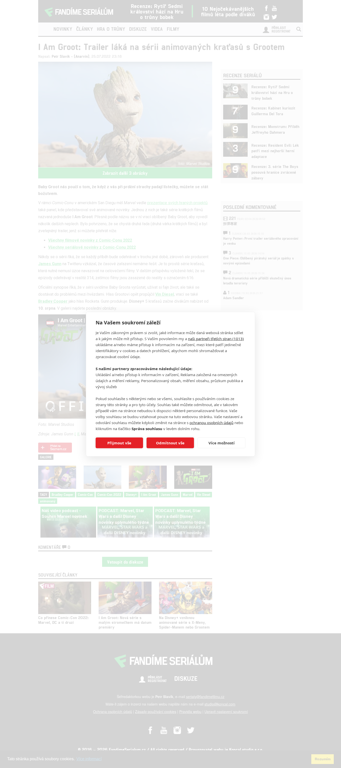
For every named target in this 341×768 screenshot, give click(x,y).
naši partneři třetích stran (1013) (216, 338)
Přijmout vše (119, 442)
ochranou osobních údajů (211, 422)
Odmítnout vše (170, 442)
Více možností (221, 442)
